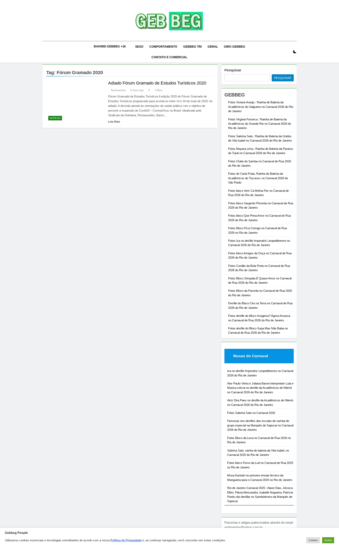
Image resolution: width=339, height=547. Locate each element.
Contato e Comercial (169, 57)
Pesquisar (232, 70)
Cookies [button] (313, 540)
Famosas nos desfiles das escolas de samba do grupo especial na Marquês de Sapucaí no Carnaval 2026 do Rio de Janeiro (260, 425)
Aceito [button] (328, 540)
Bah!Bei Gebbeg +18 (110, 46)
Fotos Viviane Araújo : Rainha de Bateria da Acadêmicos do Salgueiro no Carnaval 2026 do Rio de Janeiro (260, 107)
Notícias (55, 118)
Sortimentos (118, 90)
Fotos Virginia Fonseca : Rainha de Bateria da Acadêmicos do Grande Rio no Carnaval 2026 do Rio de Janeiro (259, 124)
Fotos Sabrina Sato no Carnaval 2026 (251, 412)
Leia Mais (114, 121)
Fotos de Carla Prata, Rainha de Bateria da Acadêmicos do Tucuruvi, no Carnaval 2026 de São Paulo (258, 178)
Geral (213, 46)
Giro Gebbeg (234, 46)
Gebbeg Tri (192, 46)
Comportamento (163, 46)
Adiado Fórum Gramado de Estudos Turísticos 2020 (157, 83)
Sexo (139, 46)
